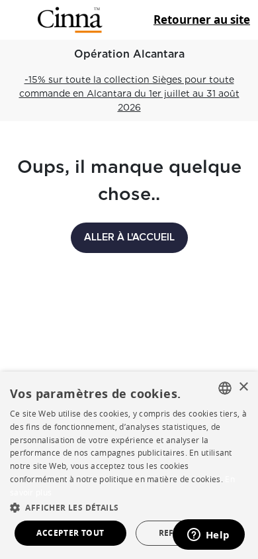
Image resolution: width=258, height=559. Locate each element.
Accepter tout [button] (70, 532)
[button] (129, 507)
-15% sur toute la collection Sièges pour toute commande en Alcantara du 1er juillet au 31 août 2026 (129, 93)
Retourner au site (201, 19)
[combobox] (225, 388)
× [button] (243, 387)
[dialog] (129, 465)
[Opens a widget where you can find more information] (208, 535)
